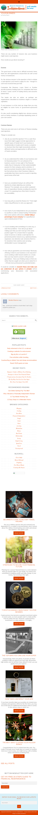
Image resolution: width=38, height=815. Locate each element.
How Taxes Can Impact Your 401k (19, 382)
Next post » (33, 288)
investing (19, 426)
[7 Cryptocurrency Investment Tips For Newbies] (19, 595)
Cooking (19, 411)
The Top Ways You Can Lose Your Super (19, 379)
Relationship (19, 436)
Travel (19, 446)
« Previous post (6, 288)
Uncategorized (19, 448)
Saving (19, 438)
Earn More (19, 413)
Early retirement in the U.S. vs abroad (19, 348)
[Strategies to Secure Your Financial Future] (19, 549)
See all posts (7, 763)
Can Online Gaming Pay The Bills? (19, 391)
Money (19, 431)
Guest (22, 285)
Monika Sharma (13, 300)
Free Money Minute (19, 465)
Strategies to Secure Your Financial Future (19, 374)
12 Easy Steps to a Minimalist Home (19, 399)
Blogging (19, 408)
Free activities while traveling (19, 357)
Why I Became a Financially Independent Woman (19, 393)
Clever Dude (19, 457)
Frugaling (19, 462)
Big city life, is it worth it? (19, 354)
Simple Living (19, 441)
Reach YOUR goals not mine (19, 363)
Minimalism (19, 428)
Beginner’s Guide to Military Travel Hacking (19, 372)
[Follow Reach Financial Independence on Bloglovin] (19, 340)
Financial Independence (19, 416)
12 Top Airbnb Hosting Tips (19, 396)
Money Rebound (19, 460)
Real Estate (19, 433)
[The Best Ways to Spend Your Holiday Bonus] (19, 727)
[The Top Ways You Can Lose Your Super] (19, 640)
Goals (19, 421)
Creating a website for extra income (19, 351)
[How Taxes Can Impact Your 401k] (19, 683)
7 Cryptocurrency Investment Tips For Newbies (19, 377)
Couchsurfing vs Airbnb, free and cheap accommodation (19, 360)
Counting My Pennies (19, 467)
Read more (19, 533)
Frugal (19, 418)
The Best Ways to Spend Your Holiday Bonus (19, 743)
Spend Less (19, 443)
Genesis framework (21, 813)
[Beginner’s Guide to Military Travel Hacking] (19, 504)
